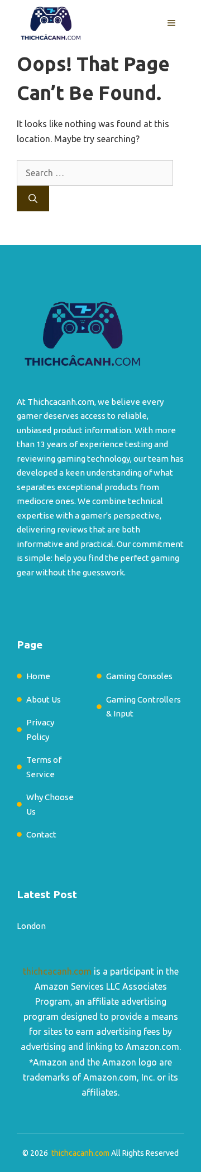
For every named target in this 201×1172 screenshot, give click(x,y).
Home (38, 676)
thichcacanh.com (57, 971)
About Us (43, 699)
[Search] (33, 198)
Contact (41, 834)
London (31, 926)
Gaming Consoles (139, 676)
